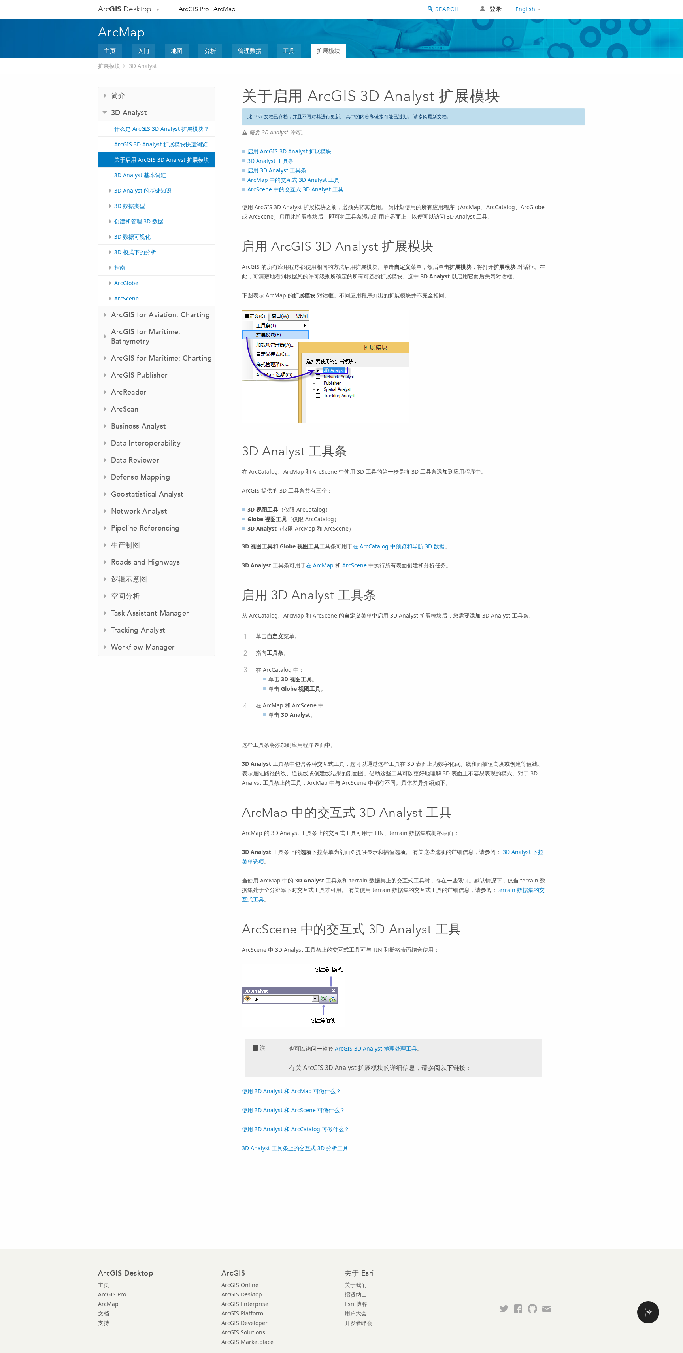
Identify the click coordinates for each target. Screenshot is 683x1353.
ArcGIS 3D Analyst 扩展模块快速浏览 (161, 144)
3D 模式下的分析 (135, 252)
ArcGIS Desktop (241, 1294)
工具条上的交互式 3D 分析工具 (295, 1148)
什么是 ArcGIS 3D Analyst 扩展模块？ (161, 128)
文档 (103, 1313)
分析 (210, 51)
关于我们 (356, 1285)
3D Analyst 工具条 (270, 160)
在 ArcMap (320, 565)
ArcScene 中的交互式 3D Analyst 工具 (295, 189)
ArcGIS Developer (244, 1323)
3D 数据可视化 (132, 236)
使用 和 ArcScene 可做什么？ (293, 1110)
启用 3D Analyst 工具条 (276, 170)
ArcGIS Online (239, 1285)
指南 (119, 267)
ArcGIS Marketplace (247, 1341)
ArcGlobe (126, 283)
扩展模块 (328, 51)
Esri (568, 9)
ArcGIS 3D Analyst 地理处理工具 (376, 1048)
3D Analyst (143, 66)
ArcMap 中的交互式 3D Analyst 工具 (293, 179)
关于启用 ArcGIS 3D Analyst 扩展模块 (161, 159)
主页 (110, 51)
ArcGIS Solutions (243, 1332)
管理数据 (250, 51)
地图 (177, 51)
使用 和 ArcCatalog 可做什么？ (295, 1129)
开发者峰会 (358, 1323)
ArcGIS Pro (194, 9)
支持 (103, 1323)
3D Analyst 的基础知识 (143, 190)
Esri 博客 (356, 1304)
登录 (495, 9)
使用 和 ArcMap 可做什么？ (291, 1091)
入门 (143, 51)
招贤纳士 (356, 1294)
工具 (289, 51)
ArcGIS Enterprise (244, 1304)
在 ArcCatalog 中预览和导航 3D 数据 (399, 546)
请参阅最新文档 (430, 116)
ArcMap (224, 9)
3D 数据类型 (129, 206)
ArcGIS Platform (242, 1313)
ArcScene (126, 298)
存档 (283, 116)
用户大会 (356, 1313)
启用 (289, 151)
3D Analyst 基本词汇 (140, 175)
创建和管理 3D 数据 (138, 221)
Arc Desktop (124, 8)
